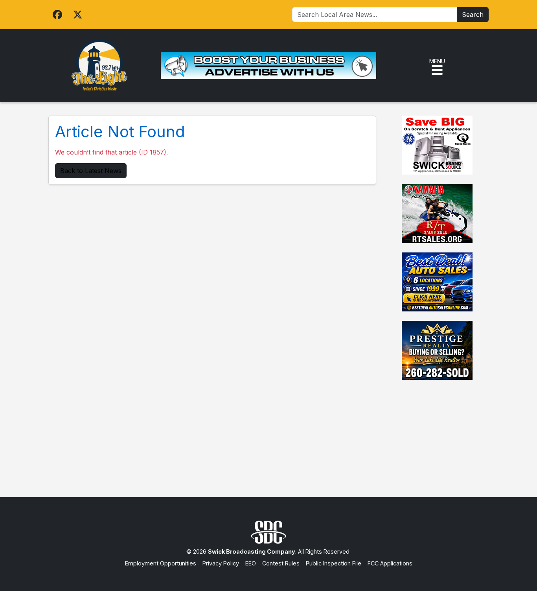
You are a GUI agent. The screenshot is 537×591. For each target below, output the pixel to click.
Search (473, 14)
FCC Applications (390, 563)
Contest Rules (281, 563)
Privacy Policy (220, 563)
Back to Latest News (90, 171)
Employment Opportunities (160, 563)
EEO (250, 563)
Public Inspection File (333, 563)
